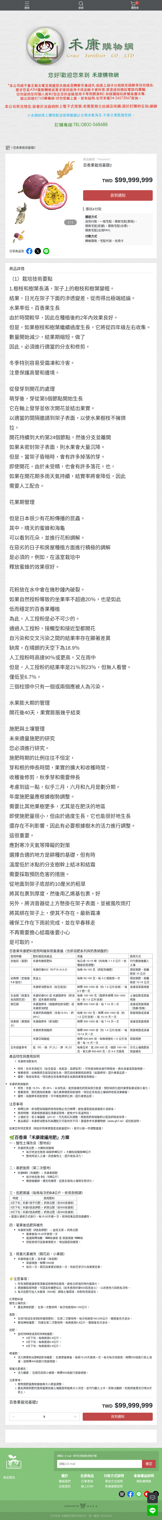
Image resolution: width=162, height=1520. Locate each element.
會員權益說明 (144, 1476)
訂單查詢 (87, 1481)
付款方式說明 (114, 1476)
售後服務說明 (114, 1486)
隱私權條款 (143, 1481)
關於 (64, 1476)
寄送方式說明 (114, 1481)
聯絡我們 (65, 1481)
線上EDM (87, 1486)
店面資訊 (65, 1486)
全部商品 (87, 1476)
